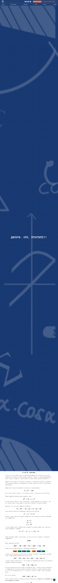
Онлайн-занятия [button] (14, 4)
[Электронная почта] (28, 1)
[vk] (27, 1)
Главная (3, 4)
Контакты (54, 4)
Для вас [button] (44, 4)
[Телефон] (30, 1)
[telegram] (25, 1)
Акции (36, 4)
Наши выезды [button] (25, 4)
